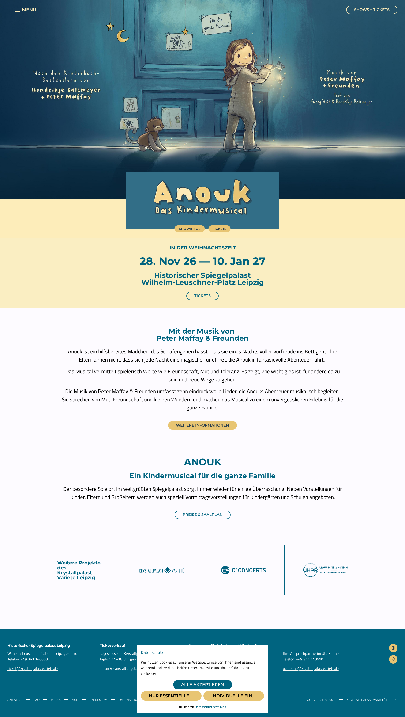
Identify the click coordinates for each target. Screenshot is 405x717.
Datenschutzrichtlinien (210, 706)
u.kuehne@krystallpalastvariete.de (311, 668)
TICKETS (202, 296)
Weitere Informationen (202, 425)
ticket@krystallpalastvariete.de (33, 668)
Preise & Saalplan (203, 514)
